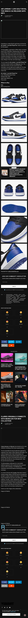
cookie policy (13, 611)
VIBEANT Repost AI (9, 15)
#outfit (18, 297)
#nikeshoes (14, 297)
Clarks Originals (4, 446)
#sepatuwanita (15, 299)
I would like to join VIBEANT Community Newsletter (15, 289)
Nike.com (18, 64)
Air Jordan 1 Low (7, 49)
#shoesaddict (21, 299)
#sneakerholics (14, 300)
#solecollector (17, 302)
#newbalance (22, 296)
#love (14, 296)
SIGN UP (14, 286)
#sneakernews (21, 300)
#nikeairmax (8, 297)
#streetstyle (8, 303)
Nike (2, 85)
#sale (18, 298)
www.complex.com (16, 525)
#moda (18, 296)
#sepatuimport (9, 299)
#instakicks (18, 295)
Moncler (12, 446)
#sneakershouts (9, 302)
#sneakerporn (9, 301)
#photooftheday (9, 298)
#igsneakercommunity (10, 295)
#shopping (8, 300)
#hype (24, 294)
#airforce (16, 294)
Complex (15, 472)
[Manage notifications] (25, 615)
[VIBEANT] (14, 2)
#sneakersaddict (16, 301)
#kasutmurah (23, 295)
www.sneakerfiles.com (13, 271)
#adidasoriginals (9, 294)
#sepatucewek (23, 298)
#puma (15, 298)
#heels (20, 294)
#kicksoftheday (9, 296)
